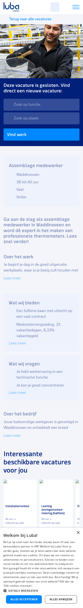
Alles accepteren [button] (24, 599)
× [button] (78, 532)
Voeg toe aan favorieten (31, 485)
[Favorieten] (54, 7)
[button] (41, 590)
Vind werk (16, 134)
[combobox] (41, 105)
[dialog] (41, 568)
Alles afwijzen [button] (61, 599)
